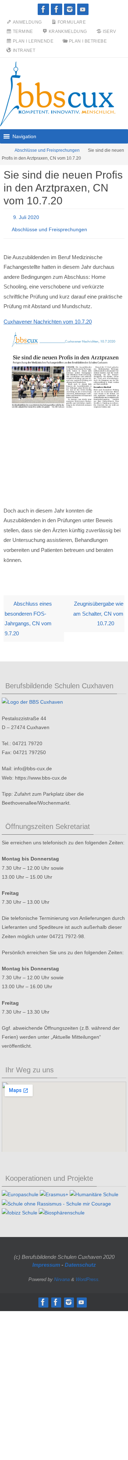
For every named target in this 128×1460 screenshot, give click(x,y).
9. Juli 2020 (26, 216)
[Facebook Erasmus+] (56, 9)
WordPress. (88, 1275)
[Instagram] (69, 9)
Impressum (46, 1261)
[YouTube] (83, 9)
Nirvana (62, 1275)
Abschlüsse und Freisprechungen (47, 150)
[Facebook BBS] (43, 9)
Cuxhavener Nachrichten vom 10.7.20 (48, 318)
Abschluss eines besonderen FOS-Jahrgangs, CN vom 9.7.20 (28, 614)
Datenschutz (80, 1261)
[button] (24, 136)
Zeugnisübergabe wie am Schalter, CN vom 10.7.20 (98, 609)
